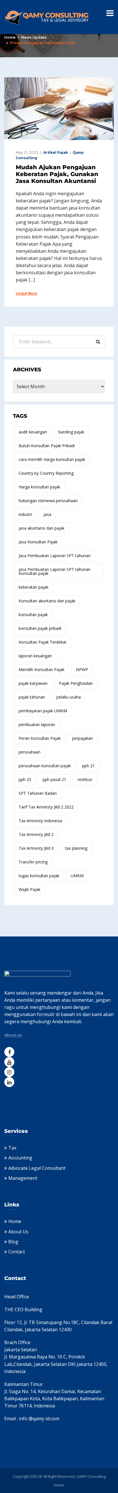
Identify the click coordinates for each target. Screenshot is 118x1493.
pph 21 (88, 765)
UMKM (77, 875)
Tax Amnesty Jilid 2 (36, 834)
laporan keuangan (35, 655)
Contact (16, 1252)
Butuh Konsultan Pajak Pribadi (47, 445)
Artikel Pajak (55, 152)
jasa (47, 514)
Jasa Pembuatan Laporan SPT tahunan (55, 555)
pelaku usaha (68, 697)
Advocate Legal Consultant (37, 1168)
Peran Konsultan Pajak (40, 738)
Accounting (20, 1158)
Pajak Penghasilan (76, 683)
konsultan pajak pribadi (40, 628)
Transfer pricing (33, 862)
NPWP (82, 669)
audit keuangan (33, 432)
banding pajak (71, 432)
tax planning (76, 848)
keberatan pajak (33, 587)
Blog (13, 1241)
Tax (12, 1148)
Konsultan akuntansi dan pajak (47, 600)
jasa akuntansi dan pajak (41, 528)
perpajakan (82, 738)
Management (22, 1178)
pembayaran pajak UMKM (43, 710)
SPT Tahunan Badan (38, 793)
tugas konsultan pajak (39, 875)
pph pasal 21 (54, 779)
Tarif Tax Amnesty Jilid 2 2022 (46, 807)
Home (9, 37)
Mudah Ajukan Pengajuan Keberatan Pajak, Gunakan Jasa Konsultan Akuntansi (57, 174)
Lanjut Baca (26, 293)
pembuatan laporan (37, 724)
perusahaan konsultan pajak (45, 765)
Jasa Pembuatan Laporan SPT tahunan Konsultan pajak (55, 571)
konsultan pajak (33, 614)
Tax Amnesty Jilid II (36, 848)
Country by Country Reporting (46, 473)
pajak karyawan (33, 683)
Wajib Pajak (29, 889)
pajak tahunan (32, 697)
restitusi (85, 779)
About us (13, 1035)
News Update (33, 37)
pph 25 (25, 779)
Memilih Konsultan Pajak (41, 669)
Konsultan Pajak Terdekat (42, 642)
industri (25, 514)
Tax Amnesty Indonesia (40, 820)
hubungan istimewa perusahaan (48, 500)
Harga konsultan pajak (39, 487)
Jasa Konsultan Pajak (38, 542)
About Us (18, 1231)
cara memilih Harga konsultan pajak (52, 459)
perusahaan (29, 752)
